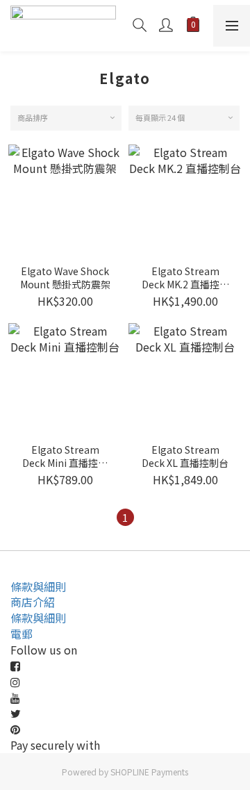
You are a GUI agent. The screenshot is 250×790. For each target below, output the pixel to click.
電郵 (21, 633)
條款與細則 (38, 586)
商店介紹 (32, 601)
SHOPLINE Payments (149, 771)
